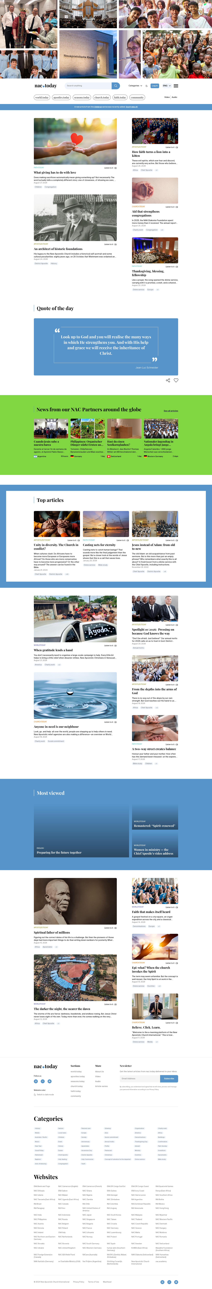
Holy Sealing (62, 1159)
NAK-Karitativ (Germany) (43, 1261)
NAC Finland (63, 1228)
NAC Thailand (136, 1219)
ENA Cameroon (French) (92, 1186)
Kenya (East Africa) (163, 1191)
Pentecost (108, 1150)
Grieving (108, 1128)
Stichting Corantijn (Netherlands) (114, 1263)
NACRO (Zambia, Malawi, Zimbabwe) (117, 1256)
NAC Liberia (38, 1195)
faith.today (120, 97)
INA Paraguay (39, 1208)
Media (149, 1042)
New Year (38, 1146)
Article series (101, 1086)
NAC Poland (112, 1237)
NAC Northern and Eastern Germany (44, 1238)
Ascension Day (86, 1150)
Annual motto (138, 648)
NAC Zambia (88, 1199)
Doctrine (151, 986)
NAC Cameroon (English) (68, 1186)
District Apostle (41, 263)
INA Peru (61, 1208)
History (54, 263)
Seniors (60, 1128)
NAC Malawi (63, 1195)
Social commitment (56, 741)
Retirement (39, 1155)
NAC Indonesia (64, 1215)
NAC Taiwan (111, 1219)
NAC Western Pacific (164, 1219)
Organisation (139, 1128)
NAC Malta (135, 1232)
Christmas (108, 1155)
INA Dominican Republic (141, 1204)
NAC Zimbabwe (113, 1199)
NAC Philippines (40, 1219)
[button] (110, 168)
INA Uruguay (112, 1208)
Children (98, 107)
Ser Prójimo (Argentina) (92, 1261)
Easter (60, 1150)
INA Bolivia (160, 1199)
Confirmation (162, 1142)
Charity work (138, 230)
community (137, 97)
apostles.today (61, 97)
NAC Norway (88, 1237)
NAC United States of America (91, 1209)
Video (167, 97)
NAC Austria (39, 1224)
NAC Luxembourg (114, 1232)
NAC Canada (63, 1204)
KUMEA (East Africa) (139, 1248)
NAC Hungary (161, 1228)
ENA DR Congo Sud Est (116, 1186)
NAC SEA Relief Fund (66, 1255)
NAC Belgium (63, 1224)
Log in (155, 86)
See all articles (171, 411)
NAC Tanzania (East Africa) (44, 1199)
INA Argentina (136, 1199)
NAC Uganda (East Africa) (68, 1199)
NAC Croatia (112, 1224)
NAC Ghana (87, 1191)
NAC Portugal (136, 1237)
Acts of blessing (40, 1164)
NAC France (87, 1228)
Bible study (102, 565)
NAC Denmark (161, 1224)
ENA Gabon (62, 1191)
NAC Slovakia (39, 1244)
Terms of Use (93, 1282)
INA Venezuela (137, 1208)
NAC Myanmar (161, 1215)
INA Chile (86, 1204)
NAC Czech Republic (139, 1224)
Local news (62, 1133)
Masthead (107, 1282)
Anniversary (85, 1142)
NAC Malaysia (136, 1215)
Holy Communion (87, 1159)
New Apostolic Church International (140, 1263)
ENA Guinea (111, 1191)
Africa (135, 170)
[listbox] (167, 85)
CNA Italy (62, 1232)
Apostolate (47, 947)
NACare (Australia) (90, 1255)
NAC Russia (63, 1219)
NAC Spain (111, 1244)
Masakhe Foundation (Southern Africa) (164, 1249)
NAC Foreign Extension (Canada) (43, 1256)
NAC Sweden (136, 1244)
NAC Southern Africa (164, 1195)
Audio (174, 97)
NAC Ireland (38, 1232)
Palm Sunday (162, 1146)
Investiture (161, 1150)
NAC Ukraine (39, 1248)
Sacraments (162, 1155)
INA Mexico (160, 1204)
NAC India (38, 1215)
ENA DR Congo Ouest (140, 1186)
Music (37, 1142)
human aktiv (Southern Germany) (116, 1249)
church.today (101, 97)
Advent (137, 1146)
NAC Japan (87, 1215)
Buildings (161, 1137)
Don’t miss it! (132, 107)
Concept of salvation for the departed (118, 1159)
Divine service (138, 290)
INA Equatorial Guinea (164, 1186)
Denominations (139, 926)
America (38, 665)
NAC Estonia (39, 1228)
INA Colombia (112, 1204)
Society (83, 1137)
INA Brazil (37, 1204)
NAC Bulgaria (88, 1224)
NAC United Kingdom (66, 1248)
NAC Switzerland (162, 1244)
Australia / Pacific (41, 1137)
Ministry (137, 1150)
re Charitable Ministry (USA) (69, 1261)
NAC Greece (136, 1228)
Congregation (50, 187)
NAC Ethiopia (39, 1191)
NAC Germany (112, 1228)
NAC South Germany (91, 1244)
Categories (134, 86)
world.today (42, 97)
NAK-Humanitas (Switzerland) (162, 1256)
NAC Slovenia (63, 1244)
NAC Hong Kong (162, 1208)
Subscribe (169, 1079)
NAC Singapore (89, 1219)
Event (60, 1142)
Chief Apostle (146, 170)
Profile (107, 1146)
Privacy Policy (78, 1282)
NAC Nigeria (87, 1195)
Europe (150, 290)
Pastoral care (85, 1128)
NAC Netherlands (65, 1237)
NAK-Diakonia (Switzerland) (142, 1255)
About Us (99, 1072)
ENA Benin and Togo (42, 1186)
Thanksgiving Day (141, 1142)
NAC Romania (161, 1237)
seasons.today (82, 97)
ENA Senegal (112, 1195)
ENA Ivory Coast (137, 1191)
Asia (106, 1133)
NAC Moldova (161, 1232)
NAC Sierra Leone (138, 1195)
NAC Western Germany (92, 1248)
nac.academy (161, 1261)
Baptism (38, 1159)
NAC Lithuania (88, 1232)
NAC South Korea (114, 1215)
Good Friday (39, 1150)
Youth (83, 1164)
